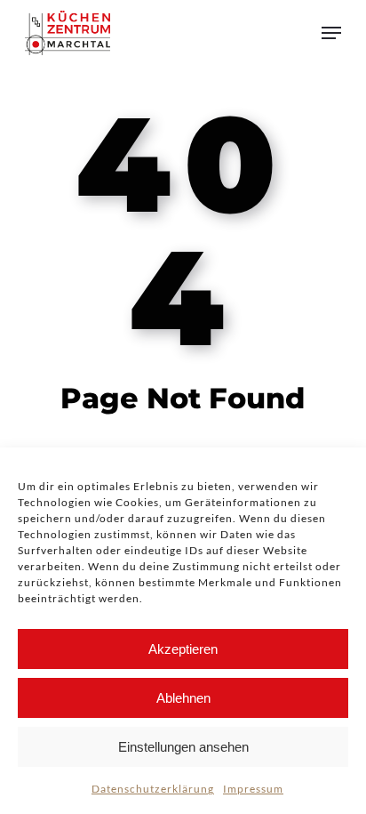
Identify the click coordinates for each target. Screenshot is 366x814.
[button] (331, 33)
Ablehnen (183, 697)
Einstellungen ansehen (183, 746)
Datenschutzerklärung (153, 788)
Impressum (253, 788)
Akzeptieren (183, 649)
